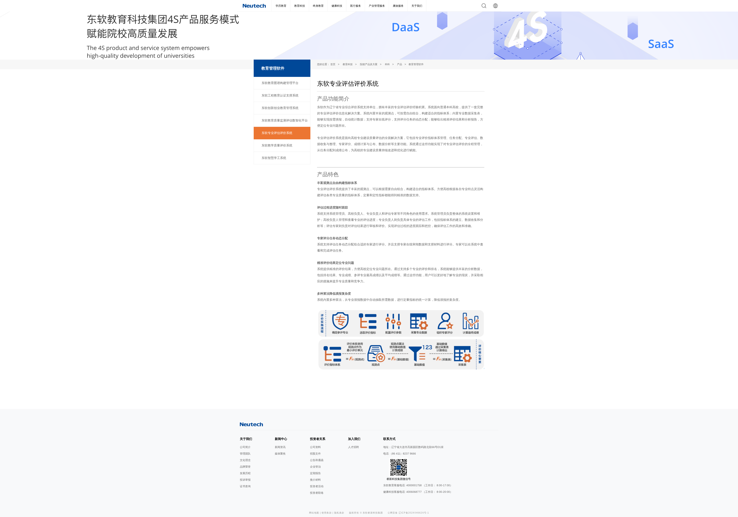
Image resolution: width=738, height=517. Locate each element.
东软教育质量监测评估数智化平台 (285, 120)
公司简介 (245, 447)
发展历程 (245, 473)
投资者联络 (316, 492)
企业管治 (315, 466)
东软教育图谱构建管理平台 (280, 83)
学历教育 (281, 5)
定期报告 (315, 473)
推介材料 (315, 479)
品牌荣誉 (245, 466)
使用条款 (327, 512)
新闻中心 (281, 439)
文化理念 (245, 460)
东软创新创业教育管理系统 (280, 108)
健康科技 (337, 5)
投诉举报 (245, 479)
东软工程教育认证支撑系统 (280, 95)
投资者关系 (317, 439)
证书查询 (245, 486)
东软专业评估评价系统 (277, 133)
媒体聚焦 (280, 453)
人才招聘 (353, 447)
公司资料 (315, 447)
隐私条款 (339, 512)
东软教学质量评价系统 (277, 145)
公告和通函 (316, 460)
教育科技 (299, 5)
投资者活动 (316, 486)
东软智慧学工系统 (274, 158)
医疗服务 (355, 5)
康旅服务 (398, 5)
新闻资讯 (280, 447)
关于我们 (416, 5)
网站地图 (314, 512)
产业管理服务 (377, 5)
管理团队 (245, 453)
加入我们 (354, 439)
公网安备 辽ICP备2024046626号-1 (408, 512)
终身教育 (318, 5)
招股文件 (315, 453)
